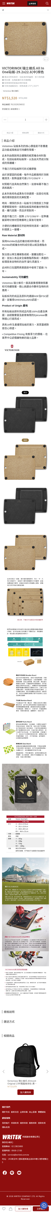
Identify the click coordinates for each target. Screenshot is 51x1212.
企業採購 (24, 1112)
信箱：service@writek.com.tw (15, 1154)
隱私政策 (6, 1127)
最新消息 (15, 1112)
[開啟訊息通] (44, 1205)
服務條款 (33, 1123)
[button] (47, 1071)
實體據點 (42, 1112)
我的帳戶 (6, 1123)
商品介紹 (10, 133)
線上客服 (33, 1112)
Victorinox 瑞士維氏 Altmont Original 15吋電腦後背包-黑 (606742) (21, 1082)
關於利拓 (6, 1112)
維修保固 (24, 1123)
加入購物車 (23, 1208)
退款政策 (42, 1123)
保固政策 (15, 1123)
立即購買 (41, 1208)
